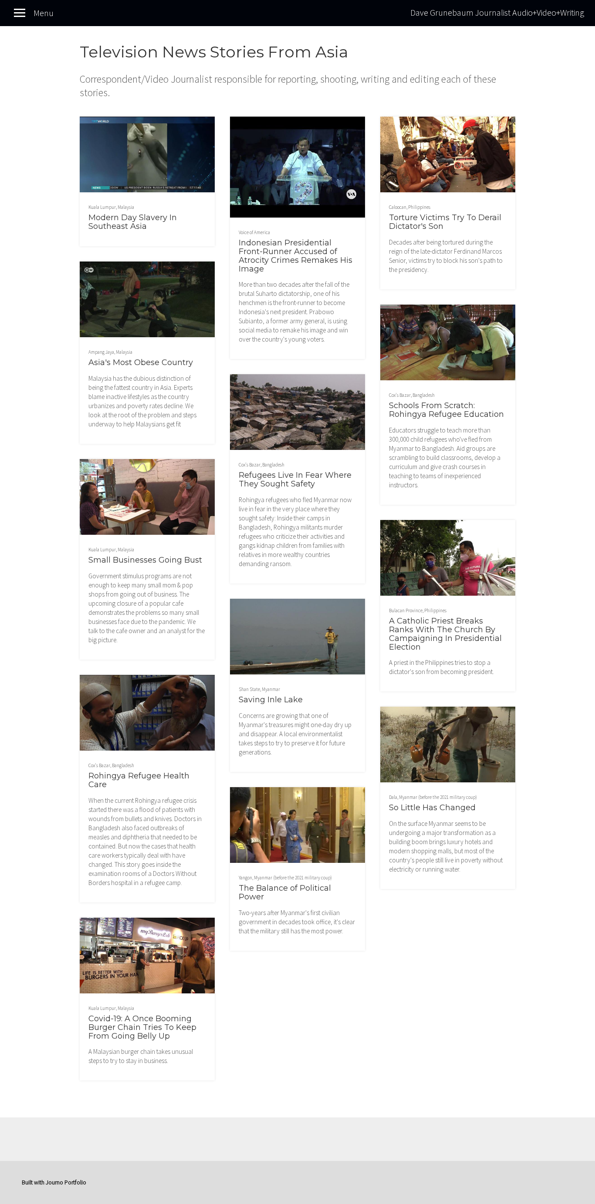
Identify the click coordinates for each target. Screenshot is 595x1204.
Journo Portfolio (66, 1182)
